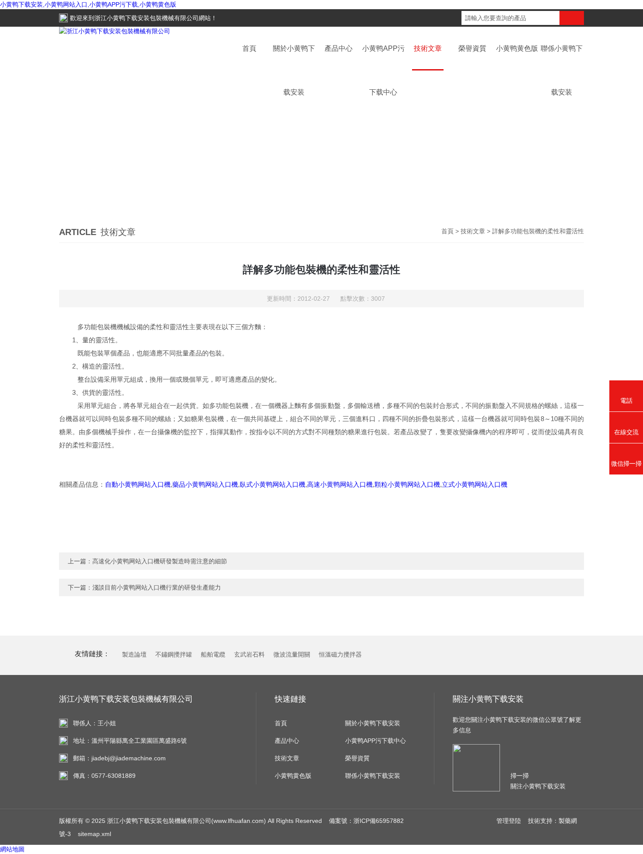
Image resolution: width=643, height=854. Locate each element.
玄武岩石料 (249, 654)
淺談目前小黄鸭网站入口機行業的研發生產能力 (156, 587)
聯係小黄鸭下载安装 (372, 775)
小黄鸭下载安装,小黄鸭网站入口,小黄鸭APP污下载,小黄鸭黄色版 (88, 4)
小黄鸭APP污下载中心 (375, 740)
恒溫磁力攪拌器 (340, 654)
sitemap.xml (94, 833)
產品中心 (339, 48)
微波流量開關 (291, 654)
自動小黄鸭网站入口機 (138, 484)
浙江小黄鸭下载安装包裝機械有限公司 (146, 17)
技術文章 (428, 48)
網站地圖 (12, 849)
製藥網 (568, 820)
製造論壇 (134, 654)
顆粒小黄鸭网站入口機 (407, 484)
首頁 (249, 48)
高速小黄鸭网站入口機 (340, 484)
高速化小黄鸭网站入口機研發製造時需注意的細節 (159, 561)
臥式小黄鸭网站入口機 (272, 484)
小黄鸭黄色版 (517, 48)
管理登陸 (508, 820)
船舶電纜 (213, 654)
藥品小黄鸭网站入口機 (205, 484)
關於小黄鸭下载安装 (372, 723)
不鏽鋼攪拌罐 (173, 654)
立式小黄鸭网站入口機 (474, 484)
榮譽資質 (472, 48)
